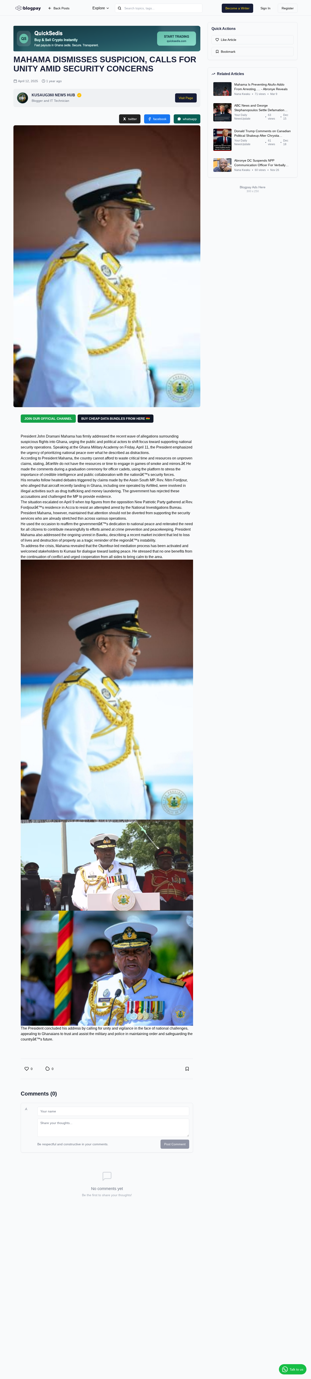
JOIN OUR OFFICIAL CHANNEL (48, 418)
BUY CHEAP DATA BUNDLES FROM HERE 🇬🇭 (115, 418)
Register (288, 8)
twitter (132, 119)
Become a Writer (237, 8)
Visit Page (186, 98)
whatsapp (190, 119)
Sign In (265, 8)
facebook (159, 119)
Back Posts (61, 8)
